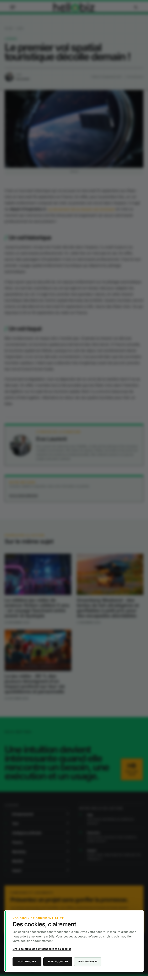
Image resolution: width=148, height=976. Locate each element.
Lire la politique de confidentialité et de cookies (42, 948)
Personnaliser (88, 961)
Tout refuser (27, 961)
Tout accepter (58, 961)
